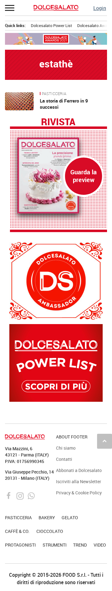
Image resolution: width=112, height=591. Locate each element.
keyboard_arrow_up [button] (104, 441)
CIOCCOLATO (49, 531)
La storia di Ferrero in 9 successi (64, 104)
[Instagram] (20, 495)
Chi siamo (66, 448)
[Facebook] (9, 495)
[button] (10, 8)
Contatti (64, 459)
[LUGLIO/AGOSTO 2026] (58, 175)
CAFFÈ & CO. (17, 531)
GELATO (70, 517)
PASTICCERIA (54, 93)
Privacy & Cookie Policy (79, 493)
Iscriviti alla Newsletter (78, 481)
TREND (80, 545)
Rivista (58, 122)
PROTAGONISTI (20, 545)
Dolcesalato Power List (51, 25)
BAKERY (47, 517)
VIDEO (100, 545)
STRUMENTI (55, 545)
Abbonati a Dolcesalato (79, 470)
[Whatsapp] (31, 495)
